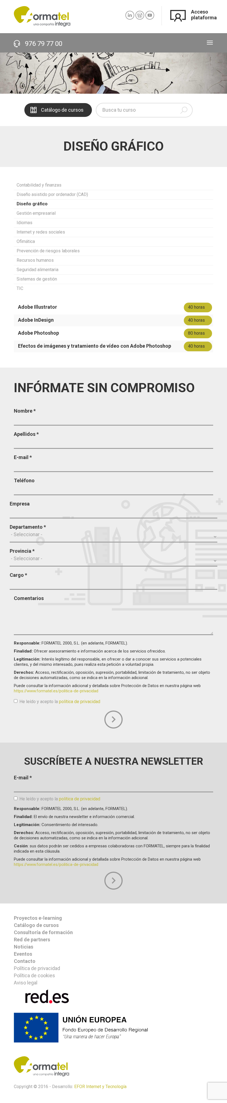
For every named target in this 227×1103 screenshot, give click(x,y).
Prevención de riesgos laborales (48, 250)
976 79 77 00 (43, 44)
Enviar (113, 719)
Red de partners (32, 939)
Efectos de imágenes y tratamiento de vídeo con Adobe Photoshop (94, 346)
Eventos (23, 954)
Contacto (24, 961)
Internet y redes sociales (41, 232)
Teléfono (24, 480)
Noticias (23, 947)
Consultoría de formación (43, 932)
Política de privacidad (37, 968)
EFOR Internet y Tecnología (100, 1086)
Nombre (25, 411)
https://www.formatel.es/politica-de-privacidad (56, 690)
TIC (20, 288)
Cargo (18, 575)
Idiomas (24, 222)
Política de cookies (34, 975)
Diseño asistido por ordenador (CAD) (52, 194)
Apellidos (26, 434)
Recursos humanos (35, 260)
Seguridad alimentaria (37, 269)
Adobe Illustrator (37, 307)
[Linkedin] (130, 13)
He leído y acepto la (59, 701)
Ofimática (26, 241)
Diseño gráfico (32, 203)
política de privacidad (79, 701)
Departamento (28, 527)
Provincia (22, 551)
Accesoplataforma (204, 14)
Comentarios (29, 598)
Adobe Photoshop (38, 333)
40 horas (196, 307)
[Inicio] (42, 16)
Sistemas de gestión (37, 279)
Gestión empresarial (36, 213)
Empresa (20, 504)
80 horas (196, 333)
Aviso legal (25, 983)
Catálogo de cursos (62, 110)
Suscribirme (113, 880)
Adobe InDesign (36, 320)
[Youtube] (150, 13)
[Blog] (140, 13)
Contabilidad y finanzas (39, 185)
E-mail (23, 457)
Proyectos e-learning (38, 918)
